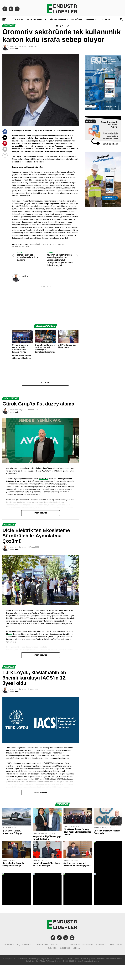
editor (17, 49)
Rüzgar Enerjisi (58, 945)
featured (47, 244)
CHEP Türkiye (36, 244)
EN (68, 26)
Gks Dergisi (88, 945)
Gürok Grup (43, 479)
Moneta (76, 948)
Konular (19, 19)
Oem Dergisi (74, 945)
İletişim (59, 26)
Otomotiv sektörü (21, 246)
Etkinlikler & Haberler (55, 19)
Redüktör (52, 948)
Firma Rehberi (92, 19)
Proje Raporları (34, 19)
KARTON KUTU (58, 244)
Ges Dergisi (64, 948)
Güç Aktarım (8, 945)
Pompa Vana (42, 945)
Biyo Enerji (101, 945)
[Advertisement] (45, 305)
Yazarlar (106, 19)
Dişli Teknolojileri (25, 945)
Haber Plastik (115, 945)
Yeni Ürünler (76, 19)
